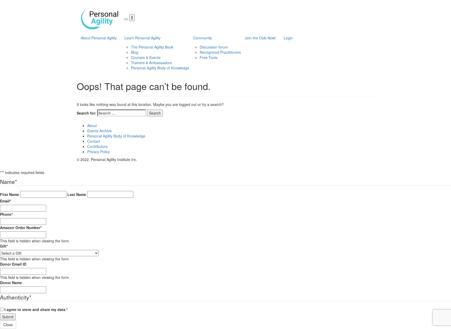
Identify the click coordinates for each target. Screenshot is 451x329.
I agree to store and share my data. (36, 309)
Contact (93, 141)
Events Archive (99, 130)
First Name (9, 194)
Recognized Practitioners (220, 52)
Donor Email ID (13, 264)
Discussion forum (214, 47)
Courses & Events (146, 57)
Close (8, 324)
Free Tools (208, 57)
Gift (4, 246)
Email (5, 201)
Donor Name (11, 282)
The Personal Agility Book (152, 47)
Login (288, 37)
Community (202, 37)
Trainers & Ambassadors (151, 62)
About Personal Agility (99, 37)
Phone (6, 214)
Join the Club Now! (260, 37)
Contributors (97, 146)
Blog (134, 52)
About (92, 125)
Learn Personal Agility (142, 37)
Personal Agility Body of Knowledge (160, 67)
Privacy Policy (98, 151)
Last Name (76, 194)
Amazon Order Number (20, 227)
